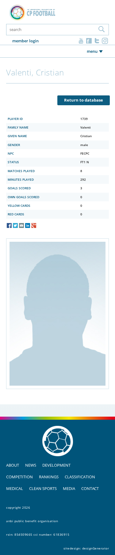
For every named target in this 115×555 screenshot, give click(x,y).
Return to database (83, 100)
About (12, 465)
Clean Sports (43, 488)
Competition (19, 477)
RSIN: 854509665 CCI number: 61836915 (37, 534)
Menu (92, 51)
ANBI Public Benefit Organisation (32, 521)
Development (56, 465)
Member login (25, 40)
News (30, 465)
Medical (14, 488)
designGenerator (95, 548)
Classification (80, 477)
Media (69, 488)
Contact (90, 488)
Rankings (49, 477)
